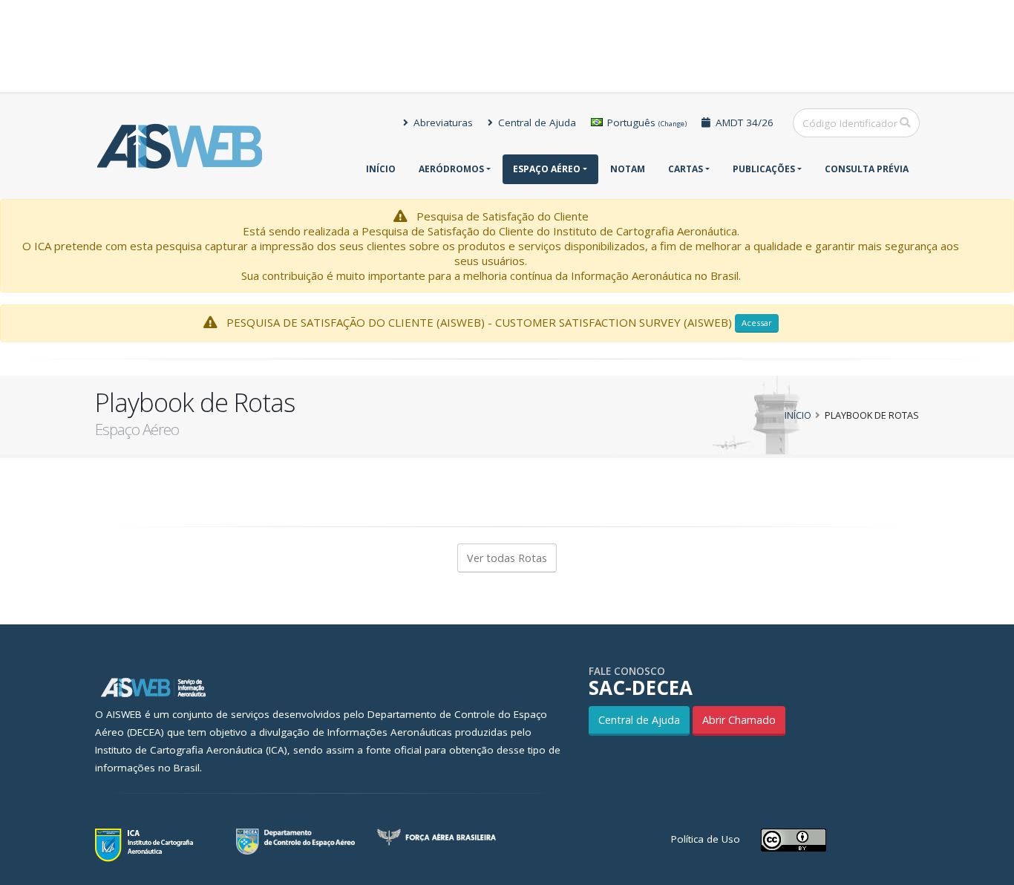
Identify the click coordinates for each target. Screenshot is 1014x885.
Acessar (757, 322)
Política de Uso (705, 839)
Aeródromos (451, 169)
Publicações (764, 169)
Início (381, 169)
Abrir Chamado (739, 720)
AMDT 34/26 (743, 122)
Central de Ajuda (535, 122)
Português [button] (645, 122)
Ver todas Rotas (507, 558)
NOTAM (627, 169)
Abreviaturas (441, 122)
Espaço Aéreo (546, 169)
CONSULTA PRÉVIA (867, 169)
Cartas (685, 169)
